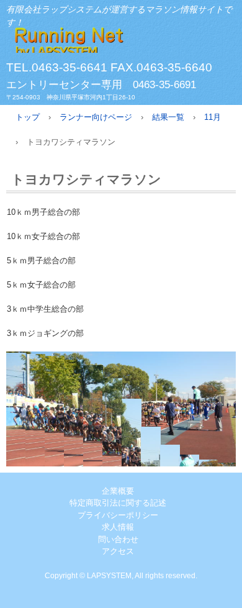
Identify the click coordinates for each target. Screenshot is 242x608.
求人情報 (118, 527)
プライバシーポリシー (118, 515)
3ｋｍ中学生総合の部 (45, 309)
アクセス (118, 551)
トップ (28, 117)
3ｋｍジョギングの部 (45, 333)
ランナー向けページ (96, 117)
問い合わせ (118, 539)
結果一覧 (168, 117)
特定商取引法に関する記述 (117, 502)
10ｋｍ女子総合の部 (43, 236)
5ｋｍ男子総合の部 (41, 260)
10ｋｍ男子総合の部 (43, 212)
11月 (212, 117)
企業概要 (118, 491)
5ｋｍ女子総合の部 (41, 284)
